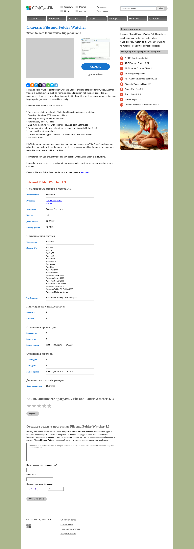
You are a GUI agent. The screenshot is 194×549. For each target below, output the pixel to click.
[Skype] (52, 85)
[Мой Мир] (36, 85)
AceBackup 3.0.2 (133, 99)
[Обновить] (37, 493)
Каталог (73, 18)
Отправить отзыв (36, 499)
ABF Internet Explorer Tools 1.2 (139, 68)
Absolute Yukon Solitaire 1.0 (138, 84)
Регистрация (102, 11)
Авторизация (102, 7)
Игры (92, 18)
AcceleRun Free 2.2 (134, 89)
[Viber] (44, 85)
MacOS (82, 7)
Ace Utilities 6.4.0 (133, 94)
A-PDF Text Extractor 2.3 (136, 58)
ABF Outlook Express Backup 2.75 (141, 78)
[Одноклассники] (32, 85)
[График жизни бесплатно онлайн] (144, 149)
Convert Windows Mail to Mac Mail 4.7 (142, 104)
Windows (68, 7)
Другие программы (54, 201)
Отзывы (154, 18)
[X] (40, 85)
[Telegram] (56, 85)
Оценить (32, 413)
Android (82, 11)
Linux (66, 11)
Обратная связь (68, 519)
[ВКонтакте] (28, 85)
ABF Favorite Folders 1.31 (137, 63)
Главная (33, 18)
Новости (54, 18)
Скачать (95, 66)
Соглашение (67, 524)
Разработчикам (68, 533)
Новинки (134, 18)
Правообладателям (70, 529)
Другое (49, 203)
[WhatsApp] (48, 85)
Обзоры (114, 18)
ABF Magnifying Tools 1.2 (136, 73)
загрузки (85, 172)
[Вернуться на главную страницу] (40, 9)
